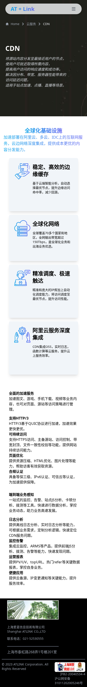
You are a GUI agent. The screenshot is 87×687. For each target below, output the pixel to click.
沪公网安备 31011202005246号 (69, 680)
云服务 (31, 24)
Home (15, 24)
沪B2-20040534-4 (72, 674)
